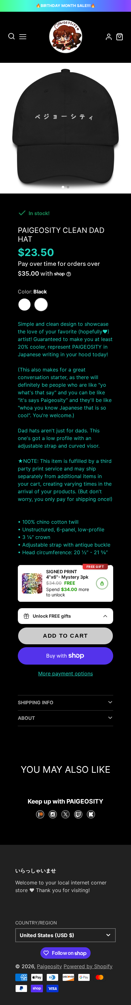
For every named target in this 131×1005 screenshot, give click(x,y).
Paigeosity (49, 966)
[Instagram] (52, 814)
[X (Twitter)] (65, 814)
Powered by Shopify (88, 966)
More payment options (65, 673)
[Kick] (90, 814)
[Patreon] (40, 814)
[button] (63, 187)
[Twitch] (78, 814)
